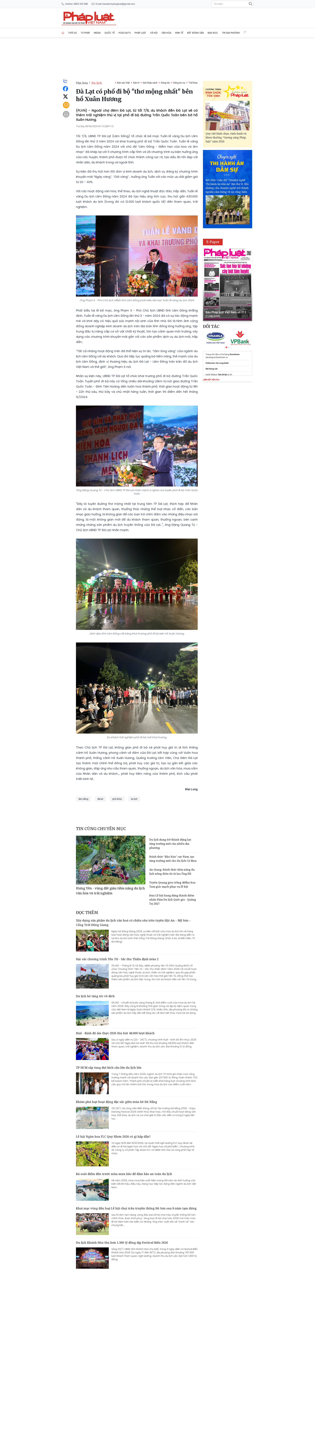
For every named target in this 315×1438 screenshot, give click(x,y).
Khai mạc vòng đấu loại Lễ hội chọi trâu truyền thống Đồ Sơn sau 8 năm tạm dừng (136, 1208)
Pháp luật (140, 32)
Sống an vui (179, 82)
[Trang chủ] (63, 33)
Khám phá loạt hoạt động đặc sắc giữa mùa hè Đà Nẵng (116, 1102)
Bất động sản (195, 32)
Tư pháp (85, 32)
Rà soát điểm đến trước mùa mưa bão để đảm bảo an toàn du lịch (124, 1174)
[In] (66, 114)
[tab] (226, 347)
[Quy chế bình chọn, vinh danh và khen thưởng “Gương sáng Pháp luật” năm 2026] (228, 115)
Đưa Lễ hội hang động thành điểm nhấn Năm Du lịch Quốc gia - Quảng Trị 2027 (172, 899)
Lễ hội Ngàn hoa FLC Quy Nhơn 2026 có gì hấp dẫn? (113, 1136)
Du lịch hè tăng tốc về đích (95, 996)
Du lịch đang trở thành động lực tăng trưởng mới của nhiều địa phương (170, 844)
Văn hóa (166, 32)
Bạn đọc (213, 32)
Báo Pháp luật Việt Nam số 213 (226, 312)
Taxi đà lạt (222, 374)
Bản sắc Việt (123, 82)
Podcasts (125, 32)
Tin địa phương (231, 32)
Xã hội (154, 32)
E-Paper (212, 242)
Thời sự (72, 32)
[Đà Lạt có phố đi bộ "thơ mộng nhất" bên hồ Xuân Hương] (89, 18)
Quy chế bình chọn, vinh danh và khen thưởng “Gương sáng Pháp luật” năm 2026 (226, 137)
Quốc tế (110, 32)
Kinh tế (179, 32)
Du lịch (97, 83)
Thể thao (193, 82)
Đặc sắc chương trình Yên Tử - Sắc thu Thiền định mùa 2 (117, 959)
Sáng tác (165, 82)
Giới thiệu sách (150, 82)
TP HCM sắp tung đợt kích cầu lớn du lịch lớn (108, 1067)
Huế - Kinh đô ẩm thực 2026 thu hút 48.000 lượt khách (115, 1033)
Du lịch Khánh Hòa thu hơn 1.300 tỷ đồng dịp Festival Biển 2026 (122, 1242)
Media (97, 32)
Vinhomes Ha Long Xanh (217, 363)
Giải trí (136, 82)
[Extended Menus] (245, 32)
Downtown (235, 354)
